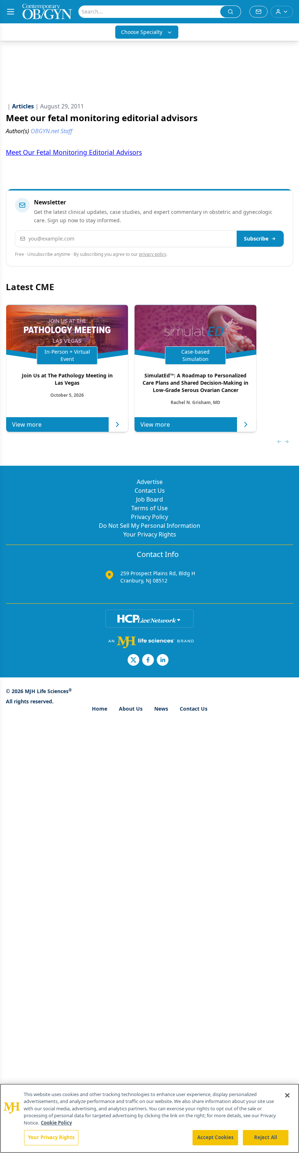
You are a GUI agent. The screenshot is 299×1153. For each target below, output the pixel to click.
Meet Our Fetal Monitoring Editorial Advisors (74, 152)
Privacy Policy (149, 517)
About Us (131, 708)
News (161, 708)
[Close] (287, 1095)
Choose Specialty (141, 31)
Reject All (265, 1137)
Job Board (149, 499)
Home (99, 708)
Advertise (150, 482)
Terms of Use (149, 508)
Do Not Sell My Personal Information (149, 526)
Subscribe (256, 238)
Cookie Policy (56, 1122)
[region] (149, 1118)
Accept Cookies (215, 1137)
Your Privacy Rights (149, 534)
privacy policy (152, 254)
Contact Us (150, 491)
